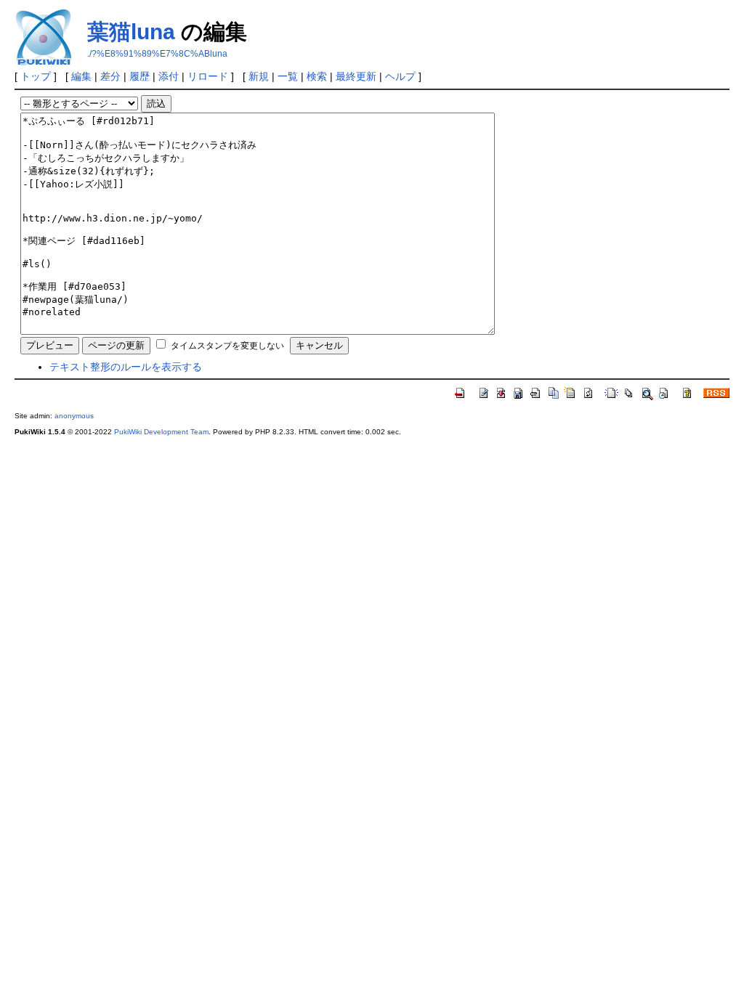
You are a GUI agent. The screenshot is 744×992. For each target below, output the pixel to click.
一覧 (288, 76)
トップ (35, 76)
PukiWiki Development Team (161, 432)
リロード (207, 76)
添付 (168, 76)
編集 (81, 76)
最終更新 (356, 76)
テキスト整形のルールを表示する (125, 367)
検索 (317, 76)
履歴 (139, 76)
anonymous (74, 416)
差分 (110, 76)
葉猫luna (131, 32)
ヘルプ (400, 76)
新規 (258, 76)
